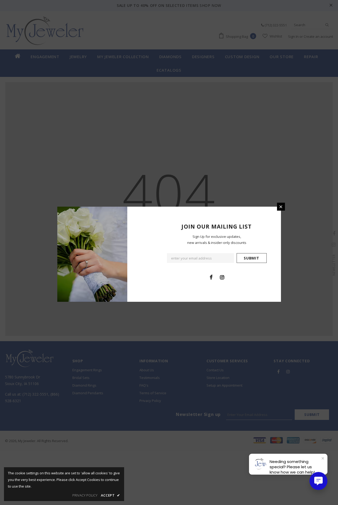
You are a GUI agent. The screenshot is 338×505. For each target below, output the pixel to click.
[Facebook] (211, 277)
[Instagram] (222, 277)
